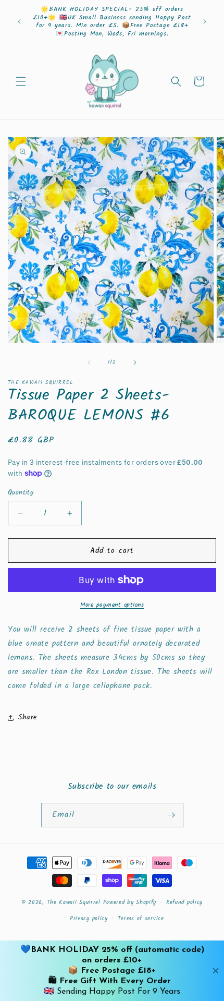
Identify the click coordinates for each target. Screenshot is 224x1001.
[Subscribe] (171, 815)
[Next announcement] (204, 21)
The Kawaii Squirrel (74, 902)
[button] (20, 81)
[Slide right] (134, 362)
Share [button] (27, 717)
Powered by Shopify (130, 902)
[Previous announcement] (19, 21)
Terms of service (141, 918)
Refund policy (184, 902)
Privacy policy (89, 918)
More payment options (112, 605)
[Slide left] (89, 362)
